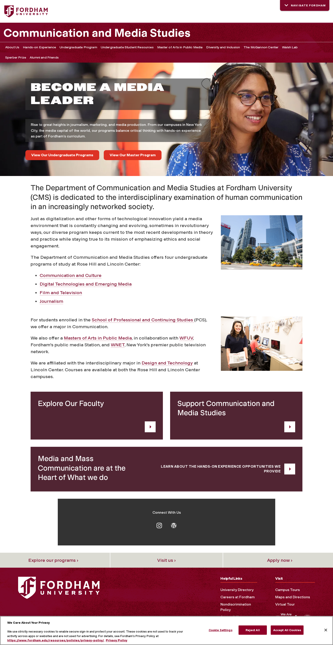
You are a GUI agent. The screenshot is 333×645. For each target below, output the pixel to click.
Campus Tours (287, 590)
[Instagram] (159, 525)
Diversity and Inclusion (223, 47)
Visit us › (166, 560)
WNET (118, 344)
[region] (166, 630)
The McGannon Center (261, 47)
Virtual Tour (285, 604)
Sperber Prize (15, 57)
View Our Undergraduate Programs (62, 155)
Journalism (51, 301)
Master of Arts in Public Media (180, 47)
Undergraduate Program (78, 47)
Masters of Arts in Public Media (98, 338)
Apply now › (279, 560)
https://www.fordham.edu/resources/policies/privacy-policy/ (55, 640)
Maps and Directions (292, 597)
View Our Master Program (133, 155)
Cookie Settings (220, 630)
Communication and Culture (70, 275)
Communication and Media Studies (97, 33)
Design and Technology (167, 363)
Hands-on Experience (39, 47)
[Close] (326, 630)
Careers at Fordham (237, 597)
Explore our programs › (53, 560)
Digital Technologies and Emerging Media (86, 284)
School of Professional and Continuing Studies (143, 319)
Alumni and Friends (44, 57)
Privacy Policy (116, 640)
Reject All (253, 630)
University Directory (236, 590)
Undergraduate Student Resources (127, 47)
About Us (12, 47)
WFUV (186, 338)
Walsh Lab (290, 47)
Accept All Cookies (287, 630)
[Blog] (173, 525)
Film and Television (61, 292)
